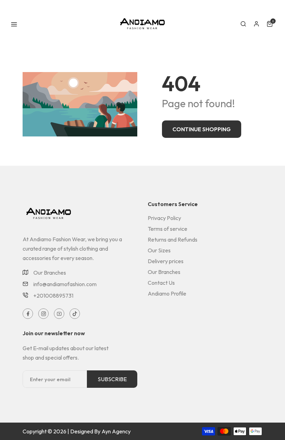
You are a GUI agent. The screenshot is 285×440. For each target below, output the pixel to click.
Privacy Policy (164, 217)
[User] (256, 24)
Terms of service (167, 228)
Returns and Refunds (172, 239)
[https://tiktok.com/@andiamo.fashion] (75, 314)
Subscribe (112, 379)
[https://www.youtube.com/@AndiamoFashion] (59, 314)
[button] (243, 24)
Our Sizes (159, 250)
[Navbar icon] (13, 24)
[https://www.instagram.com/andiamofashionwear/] (44, 314)
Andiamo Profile (167, 293)
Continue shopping (201, 129)
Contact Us (161, 282)
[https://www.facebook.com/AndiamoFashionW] (28, 314)
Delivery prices (166, 261)
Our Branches (49, 272)
